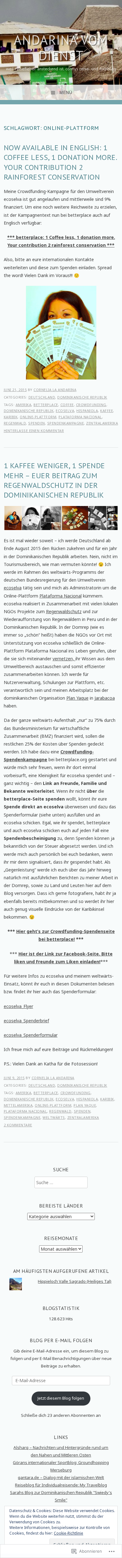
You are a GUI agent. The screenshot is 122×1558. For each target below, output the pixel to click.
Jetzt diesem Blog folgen (61, 1398)
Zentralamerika (102, 423)
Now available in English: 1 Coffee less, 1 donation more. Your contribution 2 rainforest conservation (60, 162)
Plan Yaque (77, 698)
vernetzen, (64, 659)
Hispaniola (87, 410)
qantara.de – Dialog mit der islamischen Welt (61, 1477)
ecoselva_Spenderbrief (26, 1021)
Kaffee (106, 410)
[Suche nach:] (61, 1182)
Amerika (24, 404)
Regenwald (15, 423)
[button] (12, 518)
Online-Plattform (38, 416)
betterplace (45, 404)
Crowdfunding (91, 404)
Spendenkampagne (65, 423)
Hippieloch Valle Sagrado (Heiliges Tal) (74, 1281)
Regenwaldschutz (64, 611)
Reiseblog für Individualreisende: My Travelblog (61, 1485)
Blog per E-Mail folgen (61, 1340)
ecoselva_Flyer (18, 1006)
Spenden (36, 423)
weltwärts (54, 1117)
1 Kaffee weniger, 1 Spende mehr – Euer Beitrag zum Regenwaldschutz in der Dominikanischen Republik (54, 480)
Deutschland (41, 397)
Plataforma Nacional (80, 416)
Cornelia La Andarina (54, 389)
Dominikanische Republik (82, 397)
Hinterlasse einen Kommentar (34, 430)
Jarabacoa (104, 698)
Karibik (11, 416)
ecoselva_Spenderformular (31, 1035)
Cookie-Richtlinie (68, 1533)
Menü (65, 92)
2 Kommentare (18, 1125)
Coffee (67, 404)
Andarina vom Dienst (61, 47)
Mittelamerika (18, 1105)
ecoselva (65, 410)
